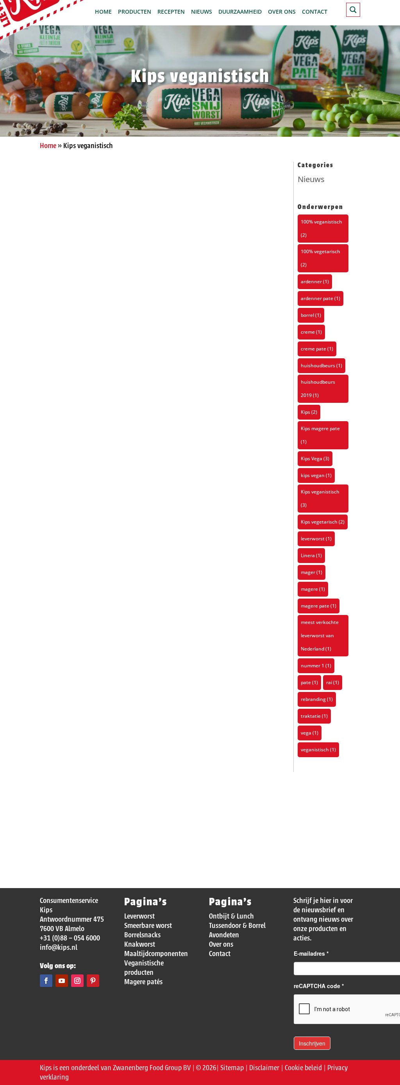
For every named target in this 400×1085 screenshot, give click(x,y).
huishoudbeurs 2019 (318, 389)
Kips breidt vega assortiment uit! (105, 325)
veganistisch (318, 749)
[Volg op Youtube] (61, 980)
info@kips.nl (58, 947)
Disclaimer (264, 1067)
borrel (311, 315)
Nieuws (201, 12)
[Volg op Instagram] (77, 980)
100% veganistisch (321, 228)
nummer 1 (316, 665)
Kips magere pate (320, 435)
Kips (309, 412)
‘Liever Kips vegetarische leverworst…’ (115, 804)
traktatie (314, 716)
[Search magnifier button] (353, 9)
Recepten (171, 12)
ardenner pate (320, 298)
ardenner (315, 281)
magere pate (318, 605)
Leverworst (139, 916)
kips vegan (316, 475)
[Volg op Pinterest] (93, 980)
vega (309, 732)
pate (309, 682)
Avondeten (224, 935)
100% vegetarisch (320, 258)
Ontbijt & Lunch (231, 916)
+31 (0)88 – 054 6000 (70, 938)
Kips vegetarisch (323, 521)
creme (311, 332)
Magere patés (143, 982)
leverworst (316, 538)
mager (311, 572)
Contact (314, 12)
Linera (311, 555)
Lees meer (68, 370)
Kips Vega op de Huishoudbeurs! (102, 564)
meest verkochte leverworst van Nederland (320, 635)
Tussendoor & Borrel (237, 925)
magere (313, 589)
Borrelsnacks (142, 935)
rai (332, 682)
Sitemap (232, 1067)
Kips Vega (315, 458)
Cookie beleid (303, 1067)
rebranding (317, 699)
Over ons (282, 12)
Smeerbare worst (148, 925)
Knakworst (139, 944)
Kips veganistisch (320, 498)
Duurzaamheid (240, 12)
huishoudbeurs (321, 365)
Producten (134, 12)
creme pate (317, 348)
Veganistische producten (144, 967)
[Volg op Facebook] (46, 980)
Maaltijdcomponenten (156, 953)
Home (103, 12)
